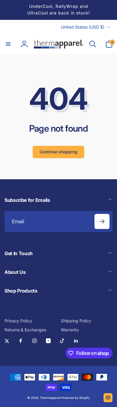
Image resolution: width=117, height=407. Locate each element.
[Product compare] (108, 397)
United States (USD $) (82, 27)
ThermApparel (50, 397)
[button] (8, 44)
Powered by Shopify (75, 397)
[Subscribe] (102, 221)
